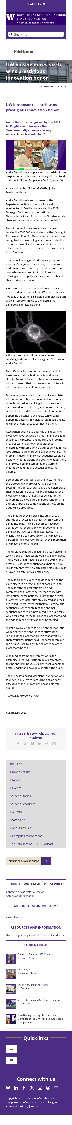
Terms (34, 1106)
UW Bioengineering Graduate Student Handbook (35, 935)
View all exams (14, 917)
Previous (49, 86)
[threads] (48, 1088)
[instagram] (40, 1088)
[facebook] (24, 1088)
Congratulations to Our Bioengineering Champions (39, 1001)
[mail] (56, 1088)
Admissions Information (20, 896)
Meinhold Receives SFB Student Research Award (35, 956)
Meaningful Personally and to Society (33, 986)
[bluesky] (8, 1088)
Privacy (24, 1106)
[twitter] (32, 1088)
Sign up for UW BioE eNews (24, 861)
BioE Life (16, 764)
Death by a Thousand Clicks (27, 971)
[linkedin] (16, 1088)
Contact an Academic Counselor (25, 892)
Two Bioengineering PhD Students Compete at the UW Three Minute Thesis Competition (40, 1018)
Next (60, 86)
